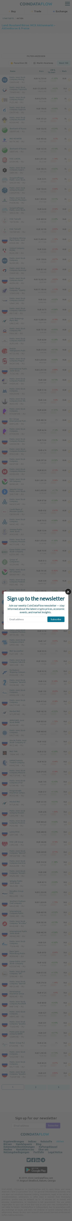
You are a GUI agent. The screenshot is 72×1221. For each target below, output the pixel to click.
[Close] (68, 592)
